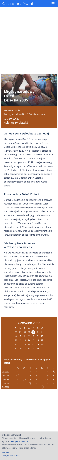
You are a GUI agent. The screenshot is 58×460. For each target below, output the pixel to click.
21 (29, 344)
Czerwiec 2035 (29, 323)
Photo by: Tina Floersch (46, 77)
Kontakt (5, 452)
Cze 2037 (5, 375)
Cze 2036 (5, 372)
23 (38, 344)
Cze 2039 (5, 383)
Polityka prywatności (11, 455)
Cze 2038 (5, 379)
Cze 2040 (5, 387)
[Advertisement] (29, 410)
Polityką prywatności (20, 441)
